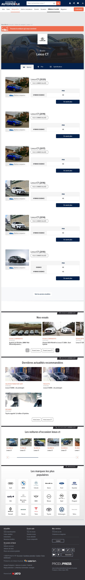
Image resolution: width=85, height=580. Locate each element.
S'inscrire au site (56, 532)
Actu (3, 9)
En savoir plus (68, 101)
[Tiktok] (68, 550)
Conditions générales (29, 556)
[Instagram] (58, 550)
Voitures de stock (9, 548)
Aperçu (29, 67)
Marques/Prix (15, 9)
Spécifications (57, 66)
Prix (42, 66)
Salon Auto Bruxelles (10, 532)
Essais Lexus (36, 350)
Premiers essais (31, 534)
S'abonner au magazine (59, 534)
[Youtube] (63, 550)
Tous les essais (31, 532)
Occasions (43, 9)
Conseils (36, 9)
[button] (57, 350)
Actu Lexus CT (47, 419)
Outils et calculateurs (26, 9)
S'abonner (78, 9)
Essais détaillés (31, 537)
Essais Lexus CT (48, 350)
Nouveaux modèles (9, 539)
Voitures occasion (9, 546)
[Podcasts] (58, 555)
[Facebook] (54, 550)
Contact (58, 541)
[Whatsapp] (72, 550)
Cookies (38, 556)
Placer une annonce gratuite (12, 551)
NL (83, 3)
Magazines (64, 9)
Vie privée (20, 556)
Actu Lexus (36, 419)
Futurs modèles (8, 534)
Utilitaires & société (53, 9)
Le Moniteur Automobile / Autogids (24, 567)
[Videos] (54, 555)
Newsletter (68, 555)
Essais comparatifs (32, 539)
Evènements (7, 537)
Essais (8, 9)
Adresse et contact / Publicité (24, 565)
